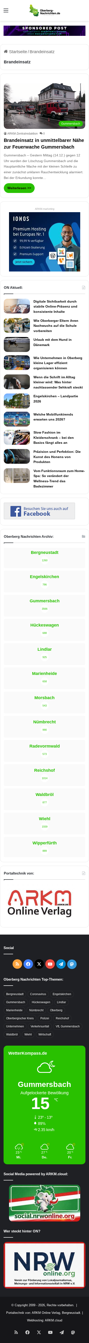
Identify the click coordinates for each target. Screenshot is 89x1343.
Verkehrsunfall (40, 1026)
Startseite (17, 51)
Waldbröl (12, 1034)
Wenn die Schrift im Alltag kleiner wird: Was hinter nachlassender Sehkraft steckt (58, 382)
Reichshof (62, 1018)
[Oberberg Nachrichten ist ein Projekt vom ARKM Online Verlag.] (39, 919)
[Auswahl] (6, 12)
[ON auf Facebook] (39, 517)
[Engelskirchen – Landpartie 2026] (17, 400)
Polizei (44, 1018)
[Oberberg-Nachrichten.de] (44, 10)
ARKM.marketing (44, 208)
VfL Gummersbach (68, 1026)
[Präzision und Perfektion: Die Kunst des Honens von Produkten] (17, 456)
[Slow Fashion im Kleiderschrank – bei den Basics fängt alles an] (17, 437)
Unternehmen (15, 1026)
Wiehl (28, 1034)
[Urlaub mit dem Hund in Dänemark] (17, 344)
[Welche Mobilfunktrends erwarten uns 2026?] (17, 419)
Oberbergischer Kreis (20, 1018)
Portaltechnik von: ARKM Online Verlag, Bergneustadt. (43, 1313)
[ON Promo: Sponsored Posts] (44, 30)
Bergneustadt (14, 994)
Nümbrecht (36, 1010)
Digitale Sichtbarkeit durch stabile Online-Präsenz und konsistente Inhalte (55, 306)
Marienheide (14, 1010)
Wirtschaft (44, 1034)
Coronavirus (38, 994)
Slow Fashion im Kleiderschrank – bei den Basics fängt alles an (53, 438)
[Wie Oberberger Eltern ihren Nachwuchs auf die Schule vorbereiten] (17, 325)
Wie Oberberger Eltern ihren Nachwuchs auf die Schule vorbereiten (55, 326)
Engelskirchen (62, 994)
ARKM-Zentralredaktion (22, 133)
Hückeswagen (41, 1002)
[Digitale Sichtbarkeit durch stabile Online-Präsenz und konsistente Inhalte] (17, 306)
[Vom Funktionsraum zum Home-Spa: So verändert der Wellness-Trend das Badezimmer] (17, 475)
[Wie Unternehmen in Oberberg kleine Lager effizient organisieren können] (17, 362)
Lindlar (61, 1002)
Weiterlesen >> (19, 188)
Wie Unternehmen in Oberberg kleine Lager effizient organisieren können (57, 363)
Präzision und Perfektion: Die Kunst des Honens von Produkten (57, 457)
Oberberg (56, 1010)
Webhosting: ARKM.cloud (44, 1320)
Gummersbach (15, 1002)
